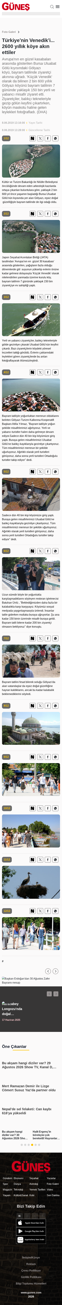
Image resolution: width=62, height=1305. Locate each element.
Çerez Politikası (31, 1270)
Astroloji (33, 1183)
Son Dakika (53, 1195)
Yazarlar (51, 1178)
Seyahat (33, 1178)
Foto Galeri (9, 32)
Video (50, 1189)
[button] (48, 971)
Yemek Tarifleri (37, 1189)
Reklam (31, 1264)
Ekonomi (18, 1178)
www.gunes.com (31, 1292)
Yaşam (6, 1195)
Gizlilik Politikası (31, 1277)
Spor (5, 1183)
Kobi (31, 1195)
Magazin (7, 1189)
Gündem (7, 1178)
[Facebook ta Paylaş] (47, 138)
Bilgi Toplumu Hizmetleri (31, 1283)
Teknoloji (18, 1189)
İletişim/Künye (31, 1257)
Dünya (17, 1183)
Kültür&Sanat (21, 1195)
